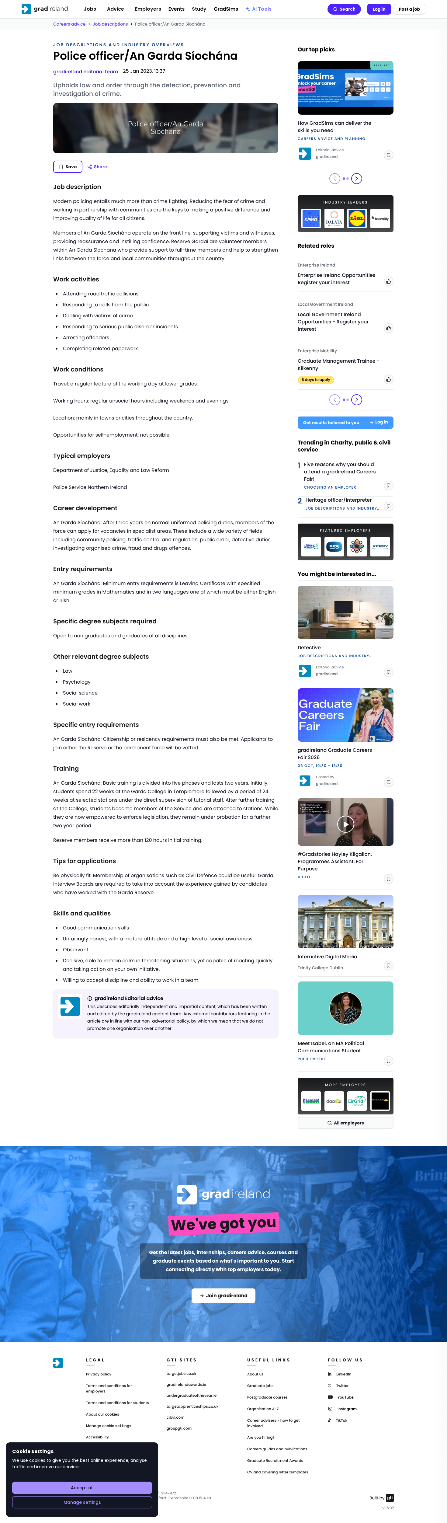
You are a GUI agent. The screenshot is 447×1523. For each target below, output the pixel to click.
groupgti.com (179, 1428)
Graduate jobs (260, 1386)
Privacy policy (99, 1374)
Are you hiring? (261, 1437)
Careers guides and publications (277, 1449)
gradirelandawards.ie (186, 1384)
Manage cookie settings (108, 1426)
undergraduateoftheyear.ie (192, 1395)
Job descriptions (110, 24)
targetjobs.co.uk (181, 1373)
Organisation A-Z (263, 1409)
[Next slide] (356, 178)
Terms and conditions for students (117, 1403)
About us (255, 1374)
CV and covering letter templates (277, 1472)
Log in (379, 9)
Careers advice (69, 24)
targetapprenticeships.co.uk (193, 1406)
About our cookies (102, 1414)
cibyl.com (176, 1417)
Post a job (409, 9)
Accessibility (97, 1437)
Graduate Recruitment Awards (275, 1460)
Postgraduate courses (267, 1397)
